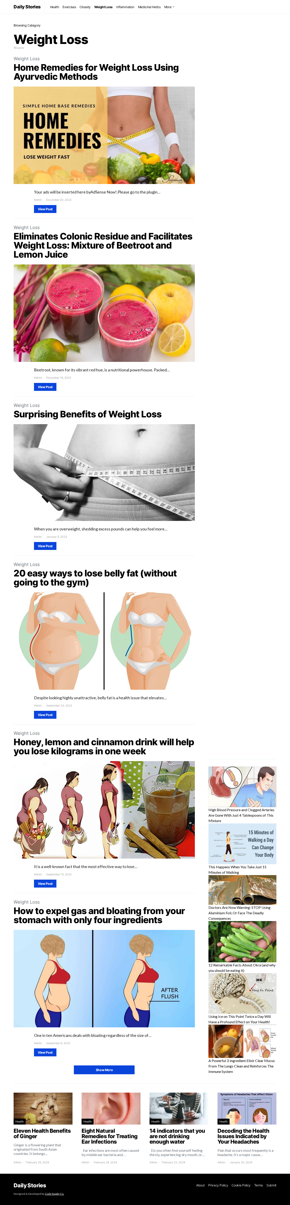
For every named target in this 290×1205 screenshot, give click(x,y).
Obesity (85, 7)
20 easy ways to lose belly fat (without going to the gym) (95, 578)
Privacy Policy (218, 1185)
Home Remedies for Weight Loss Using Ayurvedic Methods (96, 72)
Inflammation (125, 7)
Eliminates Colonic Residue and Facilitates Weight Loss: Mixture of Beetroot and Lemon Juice (103, 245)
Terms (258, 1185)
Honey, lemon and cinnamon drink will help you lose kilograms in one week (104, 746)
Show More (104, 1070)
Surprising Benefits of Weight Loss (88, 414)
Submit (271, 1185)
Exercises (69, 7)
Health (54, 7)
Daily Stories (27, 7)
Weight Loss (103, 7)
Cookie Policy (241, 1185)
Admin (38, 199)
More (168, 7)
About (200, 1185)
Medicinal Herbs (149, 7)
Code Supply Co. (54, 1193)
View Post (45, 209)
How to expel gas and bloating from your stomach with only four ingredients (99, 915)
